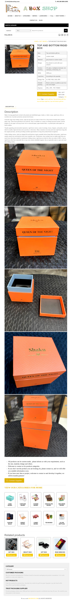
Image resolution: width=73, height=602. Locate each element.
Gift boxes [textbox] (36, 569)
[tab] (10, 106)
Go (66, 30)
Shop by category (10, 25)
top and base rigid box (43, 101)
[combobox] (36, 569)
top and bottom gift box (56, 101)
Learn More (43, 16)
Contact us (33, 20)
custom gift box (48, 99)
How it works (60, 16)
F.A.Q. (51, 16)
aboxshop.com (33, 598)
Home (10, 16)
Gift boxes (43, 41)
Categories (26, 16)
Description (9, 106)
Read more (12, 555)
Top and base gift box (60, 99)
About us (17, 16)
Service (34, 16)
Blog (40, 20)
